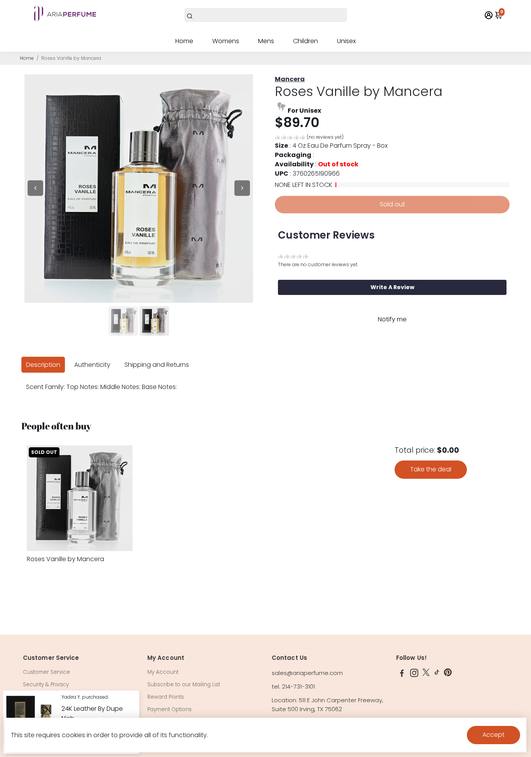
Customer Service (46, 672)
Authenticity (92, 364)
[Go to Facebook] (402, 674)
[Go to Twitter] (426, 674)
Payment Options (169, 709)
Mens (266, 41)
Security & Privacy (46, 684)
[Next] (242, 188)
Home (184, 41)
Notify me (392, 319)
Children (305, 41)
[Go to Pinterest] (448, 674)
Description (43, 364)
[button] (309, 138)
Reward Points (165, 697)
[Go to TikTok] (437, 674)
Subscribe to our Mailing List (183, 684)
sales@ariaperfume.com (307, 673)
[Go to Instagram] (414, 674)
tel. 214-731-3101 (293, 686)
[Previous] (35, 188)
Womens (225, 41)
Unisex (346, 41)
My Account (162, 672)
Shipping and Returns (156, 364)
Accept (493, 734)
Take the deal (430, 469)
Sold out (392, 204)
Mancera (290, 79)
